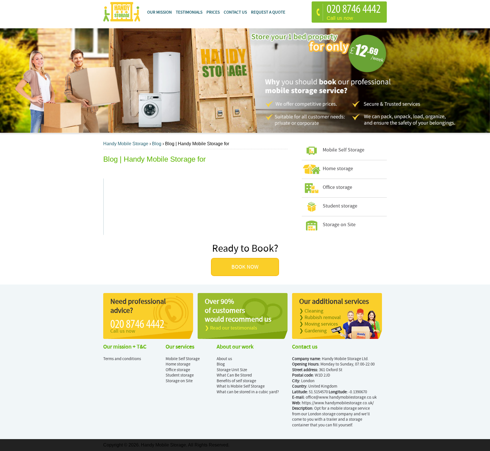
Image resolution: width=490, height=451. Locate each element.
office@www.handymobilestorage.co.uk (341, 397)
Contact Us (235, 12)
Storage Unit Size (232, 370)
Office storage (178, 370)
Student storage (180, 375)
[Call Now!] (355, 9)
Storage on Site (179, 381)
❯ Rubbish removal (320, 317)
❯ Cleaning (311, 311)
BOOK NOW (245, 267)
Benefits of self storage (236, 381)
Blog (221, 364)
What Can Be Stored (234, 375)
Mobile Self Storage (183, 359)
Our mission (159, 12)
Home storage (178, 364)
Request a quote (268, 12)
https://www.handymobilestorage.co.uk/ (338, 403)
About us (224, 359)
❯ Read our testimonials (231, 328)
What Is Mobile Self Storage (241, 386)
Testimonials (189, 12)
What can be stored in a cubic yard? (248, 392)
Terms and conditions (122, 359)
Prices (213, 12)
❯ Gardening (313, 331)
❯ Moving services (318, 324)
